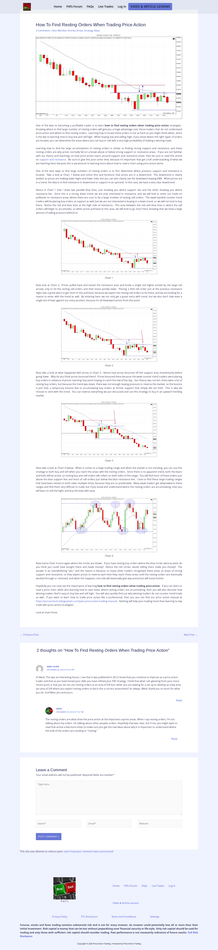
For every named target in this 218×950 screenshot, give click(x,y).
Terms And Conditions (124, 916)
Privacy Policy (59, 916)
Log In (122, 6)
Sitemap (154, 916)
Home (58, 6)
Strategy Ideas (92, 30)
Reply (179, 700)
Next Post (191, 634)
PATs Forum (74, 6)
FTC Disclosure (89, 916)
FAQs (90, 6)
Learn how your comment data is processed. (89, 851)
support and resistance (53, 159)
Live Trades (105, 6)
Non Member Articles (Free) (67, 30)
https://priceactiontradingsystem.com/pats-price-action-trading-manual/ (76, 601)
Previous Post (29, 634)
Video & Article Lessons (150, 6)
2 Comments (43, 30)
